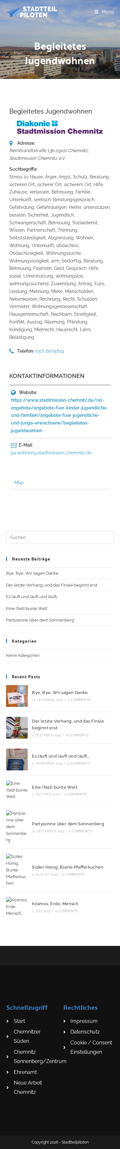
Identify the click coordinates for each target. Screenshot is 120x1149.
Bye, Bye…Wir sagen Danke (32, 573)
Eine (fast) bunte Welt (26, 608)
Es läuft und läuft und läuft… (32, 596)
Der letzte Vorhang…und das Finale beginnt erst (51, 585)
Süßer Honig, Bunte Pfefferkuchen (67, 867)
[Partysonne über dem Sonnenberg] (17, 827)
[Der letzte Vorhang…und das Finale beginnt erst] (17, 728)
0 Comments (79, 700)
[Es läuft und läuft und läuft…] (17, 759)
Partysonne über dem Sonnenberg (40, 620)
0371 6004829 (49, 351)
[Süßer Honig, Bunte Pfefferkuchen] (17, 870)
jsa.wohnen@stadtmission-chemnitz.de (51, 452)
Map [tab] (19, 482)
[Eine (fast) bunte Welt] (17, 790)
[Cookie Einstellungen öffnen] (11, 1141)
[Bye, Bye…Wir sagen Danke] (17, 696)
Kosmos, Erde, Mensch (55, 903)
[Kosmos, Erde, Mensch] (17, 907)
